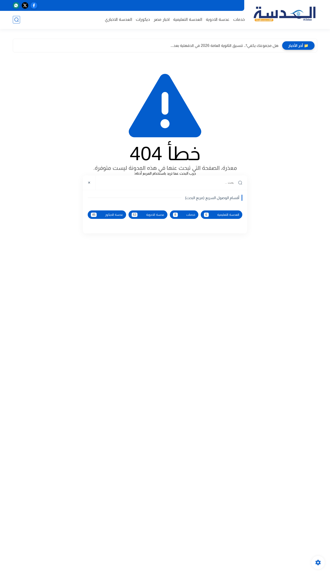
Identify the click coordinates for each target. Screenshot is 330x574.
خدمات (239, 19)
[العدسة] (284, 14)
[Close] (89, 182)
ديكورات (143, 19)
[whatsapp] (16, 5)
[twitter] (25, 5)
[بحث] (16, 19)
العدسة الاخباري (118, 19)
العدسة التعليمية (187, 19)
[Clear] (102, 182)
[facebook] (34, 5)
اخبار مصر (162, 19)
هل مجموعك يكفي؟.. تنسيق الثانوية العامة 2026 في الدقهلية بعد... (225, 45)
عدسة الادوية (218, 19)
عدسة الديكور (107, 215)
